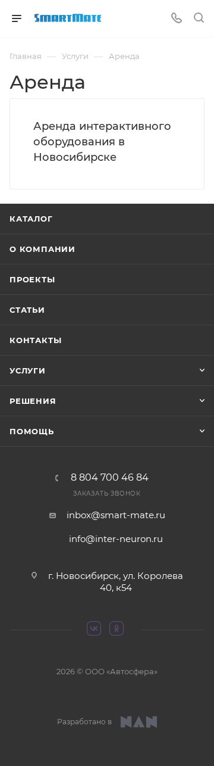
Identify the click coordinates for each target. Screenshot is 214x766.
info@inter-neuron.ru (116, 538)
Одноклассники (118, 630)
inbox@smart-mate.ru (116, 515)
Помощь (32, 431)
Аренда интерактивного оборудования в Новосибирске (102, 142)
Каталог (31, 218)
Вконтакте (96, 630)
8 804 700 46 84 (110, 477)
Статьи (27, 310)
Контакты (35, 340)
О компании (42, 249)
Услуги (28, 370)
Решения (33, 401)
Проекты (32, 279)
